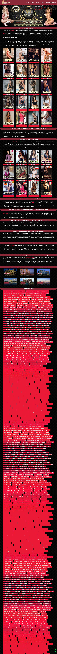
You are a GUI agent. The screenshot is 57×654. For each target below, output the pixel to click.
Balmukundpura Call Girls (15, 365)
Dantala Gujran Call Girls (8, 633)
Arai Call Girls (32, 323)
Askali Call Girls (26, 329)
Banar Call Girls (13, 373)
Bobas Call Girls (6, 504)
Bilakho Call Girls (21, 496)
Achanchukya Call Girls (15, 293)
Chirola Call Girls (39, 601)
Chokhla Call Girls (48, 605)
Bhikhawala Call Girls (25, 470)
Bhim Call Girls (47, 470)
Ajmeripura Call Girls (7, 301)
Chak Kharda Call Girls (16, 541)
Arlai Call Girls (38, 325)
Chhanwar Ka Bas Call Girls (26, 585)
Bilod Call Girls (49, 496)
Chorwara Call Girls (20, 611)
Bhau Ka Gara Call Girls (15, 460)
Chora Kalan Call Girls (38, 609)
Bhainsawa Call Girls (7, 440)
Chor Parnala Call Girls (29, 609)
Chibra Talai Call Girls (31, 597)
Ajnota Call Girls (14, 301)
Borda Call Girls (6, 512)
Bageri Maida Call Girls (7, 349)
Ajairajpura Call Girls (7, 299)
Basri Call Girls (18, 414)
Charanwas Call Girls (33, 569)
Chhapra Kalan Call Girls (38, 587)
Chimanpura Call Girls (30, 599)
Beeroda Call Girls (44, 428)
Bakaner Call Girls (46, 357)
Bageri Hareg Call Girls (45, 347)
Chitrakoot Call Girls (31, 603)
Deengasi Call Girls (13, 643)
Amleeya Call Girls (49, 315)
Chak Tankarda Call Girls (43, 551)
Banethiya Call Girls (44, 373)
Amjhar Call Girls (36, 315)
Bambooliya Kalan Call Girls (8, 369)
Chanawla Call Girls (33, 557)
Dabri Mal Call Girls (21, 619)
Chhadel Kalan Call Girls (23, 583)
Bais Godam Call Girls (21, 355)
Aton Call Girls (37, 331)
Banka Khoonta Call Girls (14, 377)
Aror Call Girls (21, 327)
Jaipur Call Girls (13, 30)
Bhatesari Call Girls (44, 456)
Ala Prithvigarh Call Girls (29, 305)
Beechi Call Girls (32, 422)
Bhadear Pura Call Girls (24, 434)
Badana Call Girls (26, 335)
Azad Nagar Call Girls (41, 333)
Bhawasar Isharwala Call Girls (9, 464)
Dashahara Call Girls (47, 635)
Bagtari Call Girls (42, 351)
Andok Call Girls (12, 321)
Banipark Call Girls (36, 375)
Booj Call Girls (13, 508)
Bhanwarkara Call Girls (41, 450)
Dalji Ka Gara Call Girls (31, 625)
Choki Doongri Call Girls (16, 607)
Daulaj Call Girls (29, 637)
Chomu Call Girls (6, 609)
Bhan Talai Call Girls (47, 444)
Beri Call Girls (33, 432)
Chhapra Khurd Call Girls (48, 587)
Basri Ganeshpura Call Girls (27, 414)
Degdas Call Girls (14, 645)
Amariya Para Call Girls (8, 309)
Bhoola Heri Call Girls (26, 480)
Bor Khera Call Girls (49, 508)
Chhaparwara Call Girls (8, 587)
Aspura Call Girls (45, 329)
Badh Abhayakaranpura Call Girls (43, 335)
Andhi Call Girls (6, 321)
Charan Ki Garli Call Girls (16, 569)
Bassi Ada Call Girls (21, 416)
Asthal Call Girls (6, 331)
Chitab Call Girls (17, 603)
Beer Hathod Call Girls (23, 426)
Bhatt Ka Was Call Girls (22, 458)
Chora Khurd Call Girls (46, 609)
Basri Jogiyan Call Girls (37, 414)
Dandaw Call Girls (15, 631)
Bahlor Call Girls (22, 353)
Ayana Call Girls (27, 333)
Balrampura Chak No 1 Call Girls (9, 367)
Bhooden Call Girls (41, 478)
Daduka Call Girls (22, 621)
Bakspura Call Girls (39, 359)
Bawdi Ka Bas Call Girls (39, 420)
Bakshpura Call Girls (31, 359)
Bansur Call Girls (29, 379)
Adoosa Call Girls (21, 295)
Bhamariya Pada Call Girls (16, 444)
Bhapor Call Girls (30, 452)
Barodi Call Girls (27, 406)
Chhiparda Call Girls (39, 593)
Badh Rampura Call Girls (47, 337)
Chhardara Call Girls (29, 589)
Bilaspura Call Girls (37, 496)
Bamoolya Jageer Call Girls (34, 371)
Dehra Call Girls (20, 645)
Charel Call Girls (45, 571)
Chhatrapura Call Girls (16, 591)
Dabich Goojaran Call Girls (8, 617)
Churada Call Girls (31, 613)
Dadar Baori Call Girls (43, 619)
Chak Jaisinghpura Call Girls (38, 539)
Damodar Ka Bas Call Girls (17, 629)
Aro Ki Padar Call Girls (14, 327)
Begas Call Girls (14, 430)
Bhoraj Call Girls (14, 486)
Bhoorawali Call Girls (38, 482)
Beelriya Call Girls (36, 424)
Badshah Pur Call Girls (42, 343)
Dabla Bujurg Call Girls (27, 617)
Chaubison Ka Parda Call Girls (34, 575)
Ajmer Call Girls (33, 299)
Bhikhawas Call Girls (33, 470)
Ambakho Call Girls (40, 311)
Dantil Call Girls (34, 633)
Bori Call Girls (25, 512)
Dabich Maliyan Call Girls (18, 617)
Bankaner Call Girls (23, 377)
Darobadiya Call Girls (32, 635)
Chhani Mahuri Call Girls (17, 585)
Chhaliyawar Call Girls (47, 583)
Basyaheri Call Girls (31, 418)
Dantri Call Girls (6, 635)
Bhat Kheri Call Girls (7, 456)
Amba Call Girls (49, 309)
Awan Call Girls (13, 333)
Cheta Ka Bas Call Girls (46, 581)
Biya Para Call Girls (36, 502)
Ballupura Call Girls (7, 365)
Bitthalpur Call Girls (28, 502)
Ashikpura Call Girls (7, 329)
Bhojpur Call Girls (46, 474)
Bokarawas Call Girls (16, 506)
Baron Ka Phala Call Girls (23, 408)
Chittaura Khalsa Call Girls (8, 605)
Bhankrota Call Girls (14, 448)
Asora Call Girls (32, 329)
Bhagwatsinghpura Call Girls (47, 438)
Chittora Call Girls (25, 605)
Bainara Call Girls (13, 355)
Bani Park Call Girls (28, 375)
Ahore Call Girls (24, 297)
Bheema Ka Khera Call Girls (32, 466)
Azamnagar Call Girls (49, 333)
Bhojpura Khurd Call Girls (24, 476)
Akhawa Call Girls (47, 301)
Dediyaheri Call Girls (31, 641)
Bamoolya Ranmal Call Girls (44, 371)
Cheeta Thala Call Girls (15, 581)
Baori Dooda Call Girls (22, 381)
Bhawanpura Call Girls (26, 462)
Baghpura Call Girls (22, 349)
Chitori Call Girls (24, 603)
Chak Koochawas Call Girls (44, 541)
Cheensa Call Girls (7, 581)
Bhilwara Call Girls (41, 470)
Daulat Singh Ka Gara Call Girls (38, 637)
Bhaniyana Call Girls (39, 446)
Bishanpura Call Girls (44, 500)
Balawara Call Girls (40, 361)
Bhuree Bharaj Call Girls (38, 488)
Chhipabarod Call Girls (22, 593)
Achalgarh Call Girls (45, 291)
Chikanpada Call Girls (40, 597)
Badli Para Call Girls (27, 341)
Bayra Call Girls (6, 422)
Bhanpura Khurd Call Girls (15, 450)
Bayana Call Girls (47, 420)
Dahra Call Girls (37, 623)
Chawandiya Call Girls (27, 579)
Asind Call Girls (20, 329)
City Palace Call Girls (15, 615)
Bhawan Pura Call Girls (31, 460)
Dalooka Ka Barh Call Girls (47, 625)
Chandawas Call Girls (7, 563)
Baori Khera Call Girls (30, 381)
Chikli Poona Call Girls (7, 599)
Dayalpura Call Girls (7, 641)
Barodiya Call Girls (34, 406)
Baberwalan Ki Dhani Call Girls (9, 335)
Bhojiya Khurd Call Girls (38, 474)
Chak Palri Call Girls (16, 547)
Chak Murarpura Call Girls (27, 545)
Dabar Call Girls (30, 615)
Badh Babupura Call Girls (8, 337)
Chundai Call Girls (24, 613)
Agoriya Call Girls (42, 295)
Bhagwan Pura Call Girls (8, 438)
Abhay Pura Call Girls (37, 291)
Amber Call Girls (21, 313)
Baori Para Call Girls (47, 381)
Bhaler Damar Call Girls (34, 442)
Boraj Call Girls (45, 510)
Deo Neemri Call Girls (37, 647)
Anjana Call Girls (24, 321)
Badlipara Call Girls (35, 341)
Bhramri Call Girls (7, 488)
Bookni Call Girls (19, 508)
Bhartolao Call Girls (32, 454)
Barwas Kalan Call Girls (8, 412)
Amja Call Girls (30, 315)
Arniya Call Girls (6, 327)
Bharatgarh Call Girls (37, 452)
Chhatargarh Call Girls (44, 589)
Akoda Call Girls (48, 303)
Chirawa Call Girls (7, 601)
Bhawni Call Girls (18, 464)
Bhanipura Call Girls (31, 446)
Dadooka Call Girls (15, 621)
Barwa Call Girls (6, 410)
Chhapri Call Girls (14, 589)
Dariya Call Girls (25, 635)
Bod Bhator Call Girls (21, 504)
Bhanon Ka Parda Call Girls (32, 448)
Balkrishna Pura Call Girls (34, 363)
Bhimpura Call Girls (15, 472)
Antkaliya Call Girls (19, 323)
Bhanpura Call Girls (7, 450)
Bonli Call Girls (31, 506)
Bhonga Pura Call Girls (24, 478)
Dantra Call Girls (47, 633)
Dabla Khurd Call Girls (35, 617)
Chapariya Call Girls (35, 567)
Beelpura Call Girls (22, 424)
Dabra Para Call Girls (43, 617)
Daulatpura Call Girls (48, 637)
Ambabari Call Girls (25, 311)
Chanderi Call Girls (15, 563)
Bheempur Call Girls (7, 468)
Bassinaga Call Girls (16, 418)
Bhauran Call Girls (23, 460)
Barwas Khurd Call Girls (17, 412)
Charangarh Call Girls (25, 569)
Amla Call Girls (42, 315)
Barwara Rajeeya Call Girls (42, 410)
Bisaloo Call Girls (21, 500)
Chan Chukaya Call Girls (16, 557)
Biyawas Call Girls (43, 502)
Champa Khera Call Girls (42, 555)
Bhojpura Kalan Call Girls (15, 476)
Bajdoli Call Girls (12, 357)
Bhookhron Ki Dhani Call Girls (9, 480)
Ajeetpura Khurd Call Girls (25, 299)
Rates (42, 2)
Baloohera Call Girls (24, 365)
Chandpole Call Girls (30, 563)
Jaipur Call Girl (34, 202)
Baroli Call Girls (15, 408)
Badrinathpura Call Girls (33, 343)
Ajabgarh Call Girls (40, 297)
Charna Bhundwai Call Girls (31, 573)
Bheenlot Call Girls (30, 468)
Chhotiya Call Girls (24, 597)
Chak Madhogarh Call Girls (24, 543)
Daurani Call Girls (14, 639)
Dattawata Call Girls (13, 637)
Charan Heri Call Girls (7, 569)
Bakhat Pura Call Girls (7, 359)
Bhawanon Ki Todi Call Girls (17, 462)
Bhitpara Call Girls (50, 472)
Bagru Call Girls (35, 351)
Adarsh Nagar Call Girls (45, 293)
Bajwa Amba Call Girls (38, 357)
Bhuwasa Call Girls (21, 490)
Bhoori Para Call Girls (7, 484)
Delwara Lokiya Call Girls (43, 645)
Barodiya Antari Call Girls (42, 406)
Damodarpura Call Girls (27, 629)
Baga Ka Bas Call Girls (24, 345)
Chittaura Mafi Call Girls (18, 605)
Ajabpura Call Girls (47, 297)
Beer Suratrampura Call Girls (20, 428)
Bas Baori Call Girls (25, 412)
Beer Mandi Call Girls (31, 426)
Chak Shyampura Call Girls (33, 551)
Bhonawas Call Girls (7, 478)
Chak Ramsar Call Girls (36, 547)
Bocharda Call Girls (13, 504)
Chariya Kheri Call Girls (8, 573)
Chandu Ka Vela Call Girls (8, 567)
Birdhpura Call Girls (14, 500)
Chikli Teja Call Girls (15, 599)
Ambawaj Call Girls (7, 313)
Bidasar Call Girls (7, 492)
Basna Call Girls (6, 414)
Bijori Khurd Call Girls (7, 496)
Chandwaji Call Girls (27, 567)
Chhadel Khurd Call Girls (32, 583)
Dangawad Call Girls (33, 631)
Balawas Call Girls (48, 361)
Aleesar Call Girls (37, 305)
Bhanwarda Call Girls (24, 450)
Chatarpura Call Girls (16, 575)
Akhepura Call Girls (24, 303)
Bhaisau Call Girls (47, 440)
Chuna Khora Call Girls (7, 613)
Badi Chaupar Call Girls (45, 339)
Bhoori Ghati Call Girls (46, 482)
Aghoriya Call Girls (35, 295)
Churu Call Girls (43, 613)
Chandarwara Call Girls (44, 561)
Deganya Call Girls (7, 645)
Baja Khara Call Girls (35, 355)
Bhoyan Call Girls (37, 486)
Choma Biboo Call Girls (31, 607)
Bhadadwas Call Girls (15, 434)
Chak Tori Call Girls (15, 553)
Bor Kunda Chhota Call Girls (8, 510)
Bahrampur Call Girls (29, 353)
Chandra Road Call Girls (47, 563)
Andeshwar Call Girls (47, 319)
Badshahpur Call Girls (7, 345)
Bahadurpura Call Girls (7, 353)
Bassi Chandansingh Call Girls (31, 416)
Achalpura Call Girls (7, 293)
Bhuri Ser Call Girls (46, 488)
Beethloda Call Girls (7, 430)
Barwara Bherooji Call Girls (21, 410)
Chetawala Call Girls (7, 583)
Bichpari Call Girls (44, 490)
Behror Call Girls (27, 430)
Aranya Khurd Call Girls (23, 325)
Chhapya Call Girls (21, 589)
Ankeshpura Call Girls (32, 321)
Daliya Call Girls (23, 625)
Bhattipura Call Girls (38, 458)
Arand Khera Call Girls (47, 323)
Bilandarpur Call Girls (29, 496)
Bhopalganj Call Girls (40, 484)
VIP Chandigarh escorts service (51, 2)
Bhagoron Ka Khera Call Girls (47, 436)
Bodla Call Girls (42, 504)
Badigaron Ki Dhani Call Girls (8, 341)
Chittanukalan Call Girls (47, 603)
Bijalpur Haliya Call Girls (8, 494)
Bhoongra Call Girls (34, 480)
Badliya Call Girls (42, 341)
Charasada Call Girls (7, 571)
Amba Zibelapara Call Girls (16, 311)
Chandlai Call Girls (22, 563)
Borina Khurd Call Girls (48, 512)
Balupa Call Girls (18, 367)
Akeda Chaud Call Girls (31, 301)
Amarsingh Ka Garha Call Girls (32, 309)
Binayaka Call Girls (28, 498)
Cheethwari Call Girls (23, 581)
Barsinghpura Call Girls (47, 408)
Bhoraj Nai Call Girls (29, 486)
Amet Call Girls (24, 315)
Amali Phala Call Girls (33, 307)
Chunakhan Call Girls (16, 613)
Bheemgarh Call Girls (42, 466)
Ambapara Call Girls (48, 311)
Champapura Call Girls (7, 557)
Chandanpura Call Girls (18, 561)
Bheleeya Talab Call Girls (8, 470)
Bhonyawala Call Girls (33, 478)
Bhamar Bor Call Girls (49, 442)
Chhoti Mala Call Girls (7, 597)
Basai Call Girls (41, 412)
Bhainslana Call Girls (15, 440)
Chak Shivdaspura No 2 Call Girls (9, 551)
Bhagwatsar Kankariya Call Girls (36, 438)
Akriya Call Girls (13, 305)
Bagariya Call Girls (32, 345)
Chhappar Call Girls (23, 587)
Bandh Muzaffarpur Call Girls (28, 373)
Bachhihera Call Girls (18, 335)
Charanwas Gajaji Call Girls (42, 569)
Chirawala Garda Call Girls (15, 601)
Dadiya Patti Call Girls (7, 621)
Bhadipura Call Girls (39, 434)
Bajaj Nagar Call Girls (43, 355)
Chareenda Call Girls (37, 571)
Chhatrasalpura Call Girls (25, 591)
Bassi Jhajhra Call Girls (41, 416)
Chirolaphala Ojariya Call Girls (9, 603)
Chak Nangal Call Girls (47, 545)
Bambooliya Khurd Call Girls (29, 369)
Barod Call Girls (13, 406)
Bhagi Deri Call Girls (30, 436)
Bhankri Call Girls (7, 448)
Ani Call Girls (18, 321)
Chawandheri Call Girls (18, 579)
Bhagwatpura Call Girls (26, 438)
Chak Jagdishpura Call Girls (28, 539)
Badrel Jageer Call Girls (16, 343)
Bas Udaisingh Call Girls (33, 412)
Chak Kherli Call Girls (24, 541)
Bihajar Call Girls (13, 492)
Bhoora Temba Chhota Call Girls (28, 482)
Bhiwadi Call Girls (7, 474)
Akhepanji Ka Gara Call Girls (8, 303)
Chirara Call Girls (45, 599)
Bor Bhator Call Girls (34, 508)
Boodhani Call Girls (47, 506)
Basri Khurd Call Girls (7, 416)
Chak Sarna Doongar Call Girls (39, 549)
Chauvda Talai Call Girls (39, 577)
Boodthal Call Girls (7, 508)
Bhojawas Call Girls (14, 474)
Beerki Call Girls (29, 428)
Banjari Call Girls (50, 375)
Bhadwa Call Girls (7, 436)
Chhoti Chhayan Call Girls (45, 595)
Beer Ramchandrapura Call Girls (9, 428)
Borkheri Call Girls (37, 514)
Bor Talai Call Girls (17, 510)
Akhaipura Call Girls (39, 301)
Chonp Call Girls (13, 609)
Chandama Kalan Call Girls (41, 559)
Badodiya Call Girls (49, 341)
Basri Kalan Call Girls (45, 414)
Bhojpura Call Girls (7, 476)
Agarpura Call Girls (28, 295)
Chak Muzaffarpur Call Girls (37, 545)
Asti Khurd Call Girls (21, 331)
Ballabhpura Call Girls (43, 363)
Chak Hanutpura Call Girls (8, 539)
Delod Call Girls (35, 645)
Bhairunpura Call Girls (39, 440)
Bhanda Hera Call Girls (7, 446)
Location (32, 2)
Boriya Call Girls (6, 514)
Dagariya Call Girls (43, 621)
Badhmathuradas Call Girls (35, 339)
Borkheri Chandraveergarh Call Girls (47, 514)
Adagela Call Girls (37, 293)
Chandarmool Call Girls (27, 561)
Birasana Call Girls (7, 500)
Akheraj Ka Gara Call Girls (33, 303)
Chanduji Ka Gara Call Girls (18, 567)
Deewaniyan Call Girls (42, 643)
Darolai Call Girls (40, 635)
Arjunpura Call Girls (31, 325)
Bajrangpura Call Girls (29, 357)
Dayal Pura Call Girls (43, 639)
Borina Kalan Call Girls (39, 512)
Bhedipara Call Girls (34, 464)
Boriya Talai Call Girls (13, 514)
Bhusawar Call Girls (7, 490)
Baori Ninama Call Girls (39, 381)
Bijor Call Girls (39, 494)
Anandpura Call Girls (7, 319)
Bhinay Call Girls (22, 472)
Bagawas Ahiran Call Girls (8, 347)
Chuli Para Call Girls (42, 611)
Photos (38, 2)
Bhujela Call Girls (22, 488)
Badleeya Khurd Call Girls (19, 341)
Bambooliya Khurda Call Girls (40, 369)
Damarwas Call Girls (45, 627)
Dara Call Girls (12, 635)
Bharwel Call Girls (40, 454)
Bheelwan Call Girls (14, 466)
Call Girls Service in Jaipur (29, 257)
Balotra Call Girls (31, 365)
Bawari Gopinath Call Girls (8, 420)
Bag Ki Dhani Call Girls (16, 345)
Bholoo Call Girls (48, 476)
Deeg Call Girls (6, 643)
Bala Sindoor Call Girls (25, 361)
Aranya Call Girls (6, 325)
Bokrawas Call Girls (24, 506)
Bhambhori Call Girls (24, 444)
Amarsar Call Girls (23, 309)
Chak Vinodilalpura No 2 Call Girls (38, 553)
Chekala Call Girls (31, 581)
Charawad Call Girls (15, 571)
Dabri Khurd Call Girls (13, 619)
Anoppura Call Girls (48, 321)
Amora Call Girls (34, 317)
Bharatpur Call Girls (7, 454)
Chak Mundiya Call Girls (18, 545)
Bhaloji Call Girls (42, 442)
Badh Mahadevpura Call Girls (37, 337)
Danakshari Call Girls (35, 629)
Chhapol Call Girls (16, 587)
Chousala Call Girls (34, 611)
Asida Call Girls (14, 329)
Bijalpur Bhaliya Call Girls (43, 492)
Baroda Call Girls (20, 406)
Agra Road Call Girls (7, 297)
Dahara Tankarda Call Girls (29, 623)
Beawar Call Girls (19, 422)
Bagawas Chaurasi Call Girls (18, 347)
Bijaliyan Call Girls (28, 492)
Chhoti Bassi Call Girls (36, 595)
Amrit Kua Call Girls (49, 317)
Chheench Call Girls (7, 593)
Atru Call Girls (49, 331)
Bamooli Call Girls (26, 371)
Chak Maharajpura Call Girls (35, 543)
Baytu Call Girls (12, 422)
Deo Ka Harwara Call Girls (18, 647)
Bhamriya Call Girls (40, 444)
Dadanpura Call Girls (34, 619)
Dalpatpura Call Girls (15, 627)
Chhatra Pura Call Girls (7, 591)
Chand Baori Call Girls (49, 557)
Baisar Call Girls (28, 355)
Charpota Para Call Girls (41, 573)
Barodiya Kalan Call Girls (8, 408)
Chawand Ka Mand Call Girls (8, 579)
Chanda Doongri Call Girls (23, 559)
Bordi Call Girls (19, 512)
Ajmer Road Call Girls (40, 299)
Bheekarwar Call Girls (42, 464)
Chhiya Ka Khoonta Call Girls (8, 595)
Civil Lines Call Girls (23, 615)
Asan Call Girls (47, 327)
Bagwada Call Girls (49, 351)
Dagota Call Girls (14, 623)
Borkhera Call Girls (29, 514)
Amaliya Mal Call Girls (41, 307)
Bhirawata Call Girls (43, 472)
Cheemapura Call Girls (42, 579)
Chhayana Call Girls (42, 591)
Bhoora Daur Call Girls (42, 480)
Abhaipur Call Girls (22, 291)
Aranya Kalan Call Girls (14, 325)
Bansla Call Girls (46, 377)
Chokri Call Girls (23, 607)
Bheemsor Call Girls (23, 468)
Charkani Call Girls (23, 573)
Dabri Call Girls (6, 619)
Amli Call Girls (6, 317)
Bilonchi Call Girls (13, 498)
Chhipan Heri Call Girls (31, 593)
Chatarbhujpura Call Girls (8, 575)
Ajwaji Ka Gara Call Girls (22, 301)
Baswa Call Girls (24, 418)
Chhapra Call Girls (30, 587)
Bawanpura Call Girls (47, 418)
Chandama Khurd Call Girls (8, 561)
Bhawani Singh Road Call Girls (41, 460)
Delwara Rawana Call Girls (8, 647)
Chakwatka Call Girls (33, 555)
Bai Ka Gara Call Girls (46, 353)
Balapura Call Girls (33, 361)
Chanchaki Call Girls (40, 557)
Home (28, 2)
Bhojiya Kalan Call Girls (29, 474)
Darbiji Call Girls (18, 635)
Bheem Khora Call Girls (23, 466)
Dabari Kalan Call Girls (37, 615)
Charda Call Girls (30, 571)
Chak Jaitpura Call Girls (48, 539)
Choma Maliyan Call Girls (40, 607)
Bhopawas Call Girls (7, 486)
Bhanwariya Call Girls (32, 450)
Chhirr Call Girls (46, 593)
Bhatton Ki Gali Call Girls (46, 458)
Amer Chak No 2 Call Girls (8, 315)
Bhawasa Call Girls (46, 462)
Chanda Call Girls (15, 559)
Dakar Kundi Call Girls (16, 625)
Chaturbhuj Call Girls (24, 575)
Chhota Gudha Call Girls (27, 595)
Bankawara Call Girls (30, 377)
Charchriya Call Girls (22, 571)
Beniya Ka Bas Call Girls (8, 432)
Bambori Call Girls (49, 369)
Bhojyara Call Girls (42, 476)
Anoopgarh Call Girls (40, 321)
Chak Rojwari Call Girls (7, 549)
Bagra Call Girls (13, 351)
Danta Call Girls (47, 631)
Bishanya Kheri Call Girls (8, 502)
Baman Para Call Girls (26, 367)
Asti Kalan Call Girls (13, 331)
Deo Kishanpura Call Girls (28, 647)
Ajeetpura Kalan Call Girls (16, 299)
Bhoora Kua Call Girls (7, 482)
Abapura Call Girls (14, 291)
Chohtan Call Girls (41, 605)
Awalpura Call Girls (7, 333)
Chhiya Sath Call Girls (18, 595)
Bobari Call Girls (50, 502)
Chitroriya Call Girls (39, 603)
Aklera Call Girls (41, 303)
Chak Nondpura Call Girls (8, 547)
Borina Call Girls (32, 512)
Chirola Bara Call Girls (47, 601)
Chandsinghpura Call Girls (46, 565)
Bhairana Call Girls (23, 440)
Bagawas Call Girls (48, 345)
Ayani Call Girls (33, 333)
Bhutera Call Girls (14, 490)
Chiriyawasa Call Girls (24, 601)
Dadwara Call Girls (29, 621)
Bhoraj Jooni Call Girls (21, 486)
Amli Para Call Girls (20, 317)
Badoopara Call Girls (7, 343)
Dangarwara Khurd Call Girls (24, 631)
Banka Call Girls (6, 377)
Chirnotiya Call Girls (32, 601)
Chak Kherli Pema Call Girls (33, 541)
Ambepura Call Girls (14, 313)
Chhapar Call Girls (35, 585)
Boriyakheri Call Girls (21, 514)
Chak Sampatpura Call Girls (17, 549)
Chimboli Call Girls (38, 599)
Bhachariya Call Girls (7, 434)
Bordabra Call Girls (13, 512)
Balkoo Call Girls (26, 363)
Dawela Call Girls (27, 639)
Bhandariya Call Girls (23, 446)
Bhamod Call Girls (32, 444)
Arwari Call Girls (34, 327)
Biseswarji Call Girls (28, 500)
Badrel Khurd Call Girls (24, 343)
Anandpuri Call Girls (15, 319)
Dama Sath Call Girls (37, 627)
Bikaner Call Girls (15, 496)
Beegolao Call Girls (39, 422)
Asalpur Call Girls (41, 327)
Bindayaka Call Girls (35, 498)
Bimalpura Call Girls (20, 498)
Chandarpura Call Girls (35, 561)
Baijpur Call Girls (6, 355)
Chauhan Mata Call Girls (44, 575)
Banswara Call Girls (36, 379)
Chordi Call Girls (13, 611)
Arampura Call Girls (39, 323)
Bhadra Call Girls (47, 434)
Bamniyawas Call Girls (18, 371)
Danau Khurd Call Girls (7, 631)
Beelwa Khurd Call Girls (44, 424)
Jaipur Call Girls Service (17, 141)
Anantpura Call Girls (32, 319)
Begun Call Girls (20, 430)
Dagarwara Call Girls (7, 623)
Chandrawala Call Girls (37, 565)
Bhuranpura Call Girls (29, 488)
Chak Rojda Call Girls (44, 547)
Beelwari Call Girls (7, 426)
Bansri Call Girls (6, 379)
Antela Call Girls (12, 323)
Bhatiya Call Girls (7, 458)
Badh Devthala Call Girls (27, 337)
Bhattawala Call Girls (30, 458)
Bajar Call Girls (6, 357)
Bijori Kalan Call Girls (45, 494)
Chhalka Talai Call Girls (8, 585)
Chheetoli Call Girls (14, 593)
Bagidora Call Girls (29, 349)
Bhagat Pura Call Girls (14, 436)
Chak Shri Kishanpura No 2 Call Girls (22, 551)
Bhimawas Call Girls (7, 472)
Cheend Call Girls (50, 579)
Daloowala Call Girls (7, 627)
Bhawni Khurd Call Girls (26, 464)
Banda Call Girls (19, 373)
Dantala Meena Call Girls (17, 633)
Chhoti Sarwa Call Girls (16, 597)
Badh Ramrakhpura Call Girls (9, 339)
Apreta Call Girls (26, 323)
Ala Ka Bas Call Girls (20, 305)
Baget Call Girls (15, 349)
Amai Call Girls (19, 307)
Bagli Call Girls (36, 349)
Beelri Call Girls (29, 424)
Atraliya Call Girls (43, 331)
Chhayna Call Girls (50, 591)
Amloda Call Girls (28, 317)
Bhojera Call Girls (21, 474)
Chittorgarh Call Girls (33, 605)
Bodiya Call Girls (36, 504)
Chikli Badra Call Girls (48, 597)
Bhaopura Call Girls (23, 452)
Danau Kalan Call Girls (44, 629)
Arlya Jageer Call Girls (45, 325)
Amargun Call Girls (49, 307)
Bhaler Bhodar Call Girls (16, 442)
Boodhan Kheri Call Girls (39, 506)
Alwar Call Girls (6, 307)
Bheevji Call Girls (37, 468)
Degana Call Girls (50, 643)
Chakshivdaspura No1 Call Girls (9, 555)
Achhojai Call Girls (23, 293)
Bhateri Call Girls (37, 456)
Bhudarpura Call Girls (14, 488)
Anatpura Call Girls (39, 319)
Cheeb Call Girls (34, 579)
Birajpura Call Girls (43, 498)
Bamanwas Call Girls (34, 367)
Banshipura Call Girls (38, 377)
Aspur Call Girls (39, 329)
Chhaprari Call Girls (7, 589)
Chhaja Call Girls (40, 583)
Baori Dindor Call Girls (13, 381)
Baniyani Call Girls (43, 375)
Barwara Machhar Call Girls (32, 410)
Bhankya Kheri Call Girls (22, 448)
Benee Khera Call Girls (46, 430)
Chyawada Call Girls (7, 615)
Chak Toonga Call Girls (7, 553)
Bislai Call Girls (15, 502)
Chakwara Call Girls (25, 555)
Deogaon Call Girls (45, 647)
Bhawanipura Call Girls (7, 462)
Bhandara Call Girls (15, 446)
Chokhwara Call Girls (7, 607)
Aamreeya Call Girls (7, 291)
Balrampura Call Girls (38, 365)
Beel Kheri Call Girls (7, 424)
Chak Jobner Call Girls (7, 541)
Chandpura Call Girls (38, 563)
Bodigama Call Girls (29, 504)
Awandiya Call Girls (20, 333)
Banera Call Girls (37, 373)
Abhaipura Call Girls (29, 291)
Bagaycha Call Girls (27, 347)
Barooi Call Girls (40, 408)
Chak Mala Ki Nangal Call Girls (46, 543)
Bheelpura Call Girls (7, 466)
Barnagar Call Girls (7, 406)
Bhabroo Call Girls (46, 432)
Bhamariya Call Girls (7, 444)
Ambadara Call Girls (32, 311)
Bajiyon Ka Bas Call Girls (20, 357)
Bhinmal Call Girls (35, 472)
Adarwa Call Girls (7, 295)
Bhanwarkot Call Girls (7, 452)
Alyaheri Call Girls (13, 307)
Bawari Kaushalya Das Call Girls (19, 420)
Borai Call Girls (39, 510)
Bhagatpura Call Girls (22, 436)
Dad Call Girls (28, 619)
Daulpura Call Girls (7, 639)
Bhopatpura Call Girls (48, 484)
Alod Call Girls (49, 305)
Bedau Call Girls (25, 422)
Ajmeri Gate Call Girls (49, 299)
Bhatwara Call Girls (7, 460)
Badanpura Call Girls (33, 335)
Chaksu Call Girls (18, 555)
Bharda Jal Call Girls (14, 454)
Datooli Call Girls (6, 637)
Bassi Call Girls (14, 416)
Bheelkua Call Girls (50, 464)
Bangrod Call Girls (21, 375)
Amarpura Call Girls (16, 309)
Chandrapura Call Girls (18, 565)
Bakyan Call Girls (46, 359)
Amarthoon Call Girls (42, 309)
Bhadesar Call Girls (32, 434)
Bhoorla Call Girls (15, 484)
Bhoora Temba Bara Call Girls (17, 482)
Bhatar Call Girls (30, 456)
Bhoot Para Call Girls (32, 484)
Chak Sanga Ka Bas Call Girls (28, 549)
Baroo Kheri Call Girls (32, 408)
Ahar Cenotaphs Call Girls (16, 297)
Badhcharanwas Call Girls (25, 339)
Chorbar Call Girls (7, 611)
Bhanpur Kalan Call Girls (42, 448)
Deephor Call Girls (20, 643)
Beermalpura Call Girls (36, 428)
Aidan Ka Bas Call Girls (31, 297)
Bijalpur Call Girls (35, 492)
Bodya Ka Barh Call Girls (8, 506)
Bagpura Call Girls (7, 351)
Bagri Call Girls (19, 351)
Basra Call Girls (12, 414)
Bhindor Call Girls (28, 472)
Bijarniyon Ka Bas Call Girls (17, 494)
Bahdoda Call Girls (15, 353)
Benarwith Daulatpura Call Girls (36, 430)
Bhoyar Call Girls (44, 486)
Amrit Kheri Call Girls (41, 317)
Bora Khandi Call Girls (25, 510)
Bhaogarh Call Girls (15, 452)
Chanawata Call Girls (25, 557)
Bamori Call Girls (6, 373)
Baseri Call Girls (47, 412)
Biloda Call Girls (6, 498)
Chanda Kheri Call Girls (32, 559)
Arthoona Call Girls (27, 327)
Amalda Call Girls (26, 307)
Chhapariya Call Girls (42, 585)
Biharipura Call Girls (20, 492)
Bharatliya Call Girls (45, 452)
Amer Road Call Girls (17, 315)
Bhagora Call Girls (38, 436)
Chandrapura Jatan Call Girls (27, 565)
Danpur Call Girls (41, 631)
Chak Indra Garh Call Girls (18, 539)
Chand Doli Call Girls (7, 559)
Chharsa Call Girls (36, 589)
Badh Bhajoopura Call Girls (17, 337)
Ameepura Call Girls (39, 313)
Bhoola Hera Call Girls (18, 480)
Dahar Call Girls (21, 623)
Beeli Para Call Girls (15, 424)
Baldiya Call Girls (6, 363)
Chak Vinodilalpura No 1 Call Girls (25, 553)
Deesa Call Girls (35, 643)
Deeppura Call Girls (27, 643)
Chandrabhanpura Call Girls (8, 565)
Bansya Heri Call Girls (44, 379)
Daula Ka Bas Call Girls (22, 637)
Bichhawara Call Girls (29, 490)
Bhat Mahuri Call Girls (15, 456)
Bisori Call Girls (21, 502)
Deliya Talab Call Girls (28, 645)
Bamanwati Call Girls (42, 367)
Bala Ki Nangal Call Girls (16, 361)
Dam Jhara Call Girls (29, 627)
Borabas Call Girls (33, 510)
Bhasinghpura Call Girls (48, 454)
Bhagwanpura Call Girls (17, 438)
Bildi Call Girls (43, 496)
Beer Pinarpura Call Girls (40, 426)
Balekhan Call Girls (14, 363)
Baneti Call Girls (6, 375)
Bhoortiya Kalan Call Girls (23, 484)
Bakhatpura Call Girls (15, 359)
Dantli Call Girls (40, 633)
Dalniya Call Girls (39, 625)
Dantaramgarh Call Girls (26, 633)
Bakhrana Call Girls (23, 359)
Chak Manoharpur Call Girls (8, 545)
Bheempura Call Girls (15, 468)
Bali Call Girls (20, 363)
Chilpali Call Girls (23, 599)
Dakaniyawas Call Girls (7, 625)
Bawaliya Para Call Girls (39, 418)
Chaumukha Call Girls (7, 577)
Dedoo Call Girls (38, 641)
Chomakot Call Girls (49, 607)
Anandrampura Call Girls (23, 319)
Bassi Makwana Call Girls (8, 418)
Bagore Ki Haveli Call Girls (44, 349)
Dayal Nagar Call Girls (35, 639)
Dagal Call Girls (36, 621)
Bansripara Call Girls (22, 379)
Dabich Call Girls (45, 615)
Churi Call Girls (37, 613)
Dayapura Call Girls (14, 641)
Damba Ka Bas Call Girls (8, 629)
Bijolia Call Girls (32, 494)
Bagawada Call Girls (40, 345)
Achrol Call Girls (30, 293)
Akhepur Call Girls (17, 303)
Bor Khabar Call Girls (41, 508)
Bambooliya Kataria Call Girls (19, 369)
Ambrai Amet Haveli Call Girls (30, 313)
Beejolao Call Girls (47, 422)
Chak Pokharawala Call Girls (26, 547)
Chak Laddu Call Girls (15, 543)
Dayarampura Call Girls (23, 641)
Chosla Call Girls (27, 611)
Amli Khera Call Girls (13, 317)
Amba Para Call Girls (7, 311)
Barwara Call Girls (13, 410)
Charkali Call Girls (16, 573)
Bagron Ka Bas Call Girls (27, 351)
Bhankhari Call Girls (47, 446)
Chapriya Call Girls (42, 567)
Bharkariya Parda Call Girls (23, 454)
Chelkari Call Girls (38, 581)
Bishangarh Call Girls (36, 500)
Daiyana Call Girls (44, 623)
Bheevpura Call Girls (44, 468)
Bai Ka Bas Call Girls (37, 353)
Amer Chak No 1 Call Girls (48, 313)
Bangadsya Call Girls (13, 375)
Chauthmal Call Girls (30, 577)
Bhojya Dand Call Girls (34, 476)
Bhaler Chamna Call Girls (25, 442)
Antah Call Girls (6, 323)
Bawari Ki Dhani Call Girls (29, 420)
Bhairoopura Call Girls (30, 440)
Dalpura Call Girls (22, 627)
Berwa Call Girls (39, 432)
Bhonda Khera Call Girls (16, 478)
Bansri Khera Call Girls (14, 379)
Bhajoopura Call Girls (7, 442)
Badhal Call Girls (17, 339)
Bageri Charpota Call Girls (36, 347)
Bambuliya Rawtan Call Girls (8, 371)
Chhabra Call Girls (15, 583)
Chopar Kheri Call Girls (21, 609)
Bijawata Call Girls (26, 494)
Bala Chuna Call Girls (7, 361)
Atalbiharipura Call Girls (29, 331)
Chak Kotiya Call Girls (7, 543)
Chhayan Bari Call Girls (34, 591)
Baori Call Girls (6, 381)
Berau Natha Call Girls (25, 432)
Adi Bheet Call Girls (14, 295)
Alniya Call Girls (43, 305)
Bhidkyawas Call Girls (16, 470)
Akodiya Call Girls (7, 305)
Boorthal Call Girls (26, 508)
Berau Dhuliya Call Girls (17, 432)
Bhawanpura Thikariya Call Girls (36, 462)
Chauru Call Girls (23, 577)
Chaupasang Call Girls (16, 577)
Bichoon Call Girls (37, 490)
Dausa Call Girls (20, 639)
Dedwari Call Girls (45, 641)
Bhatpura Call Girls (14, 458)
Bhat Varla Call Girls (23, 456)
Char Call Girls (49, 567)
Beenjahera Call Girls (14, 426)
